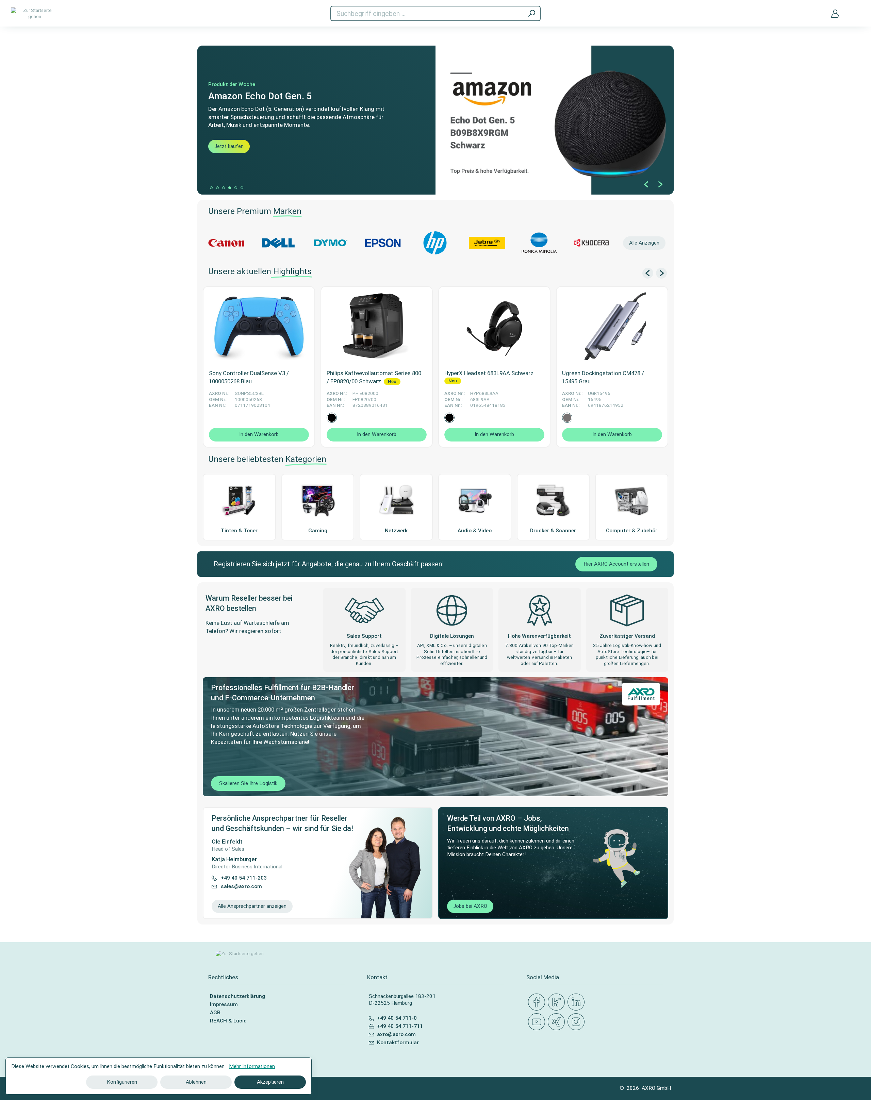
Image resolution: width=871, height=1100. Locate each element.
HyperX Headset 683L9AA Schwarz (488, 373)
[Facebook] (538, 1002)
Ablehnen (196, 1082)
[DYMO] (330, 243)
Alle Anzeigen (644, 243)
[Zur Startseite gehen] (35, 13)
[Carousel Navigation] (653, 184)
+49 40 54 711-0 (397, 1018)
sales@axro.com (241, 886)
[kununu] (558, 1002)
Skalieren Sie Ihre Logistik (248, 783)
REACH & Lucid (228, 1021)
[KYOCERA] (591, 243)
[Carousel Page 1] (211, 187)
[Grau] (567, 418)
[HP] (435, 243)
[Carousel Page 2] (217, 187)
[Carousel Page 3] (223, 187)
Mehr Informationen (252, 1066)
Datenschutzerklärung (237, 996)
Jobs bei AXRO (470, 906)
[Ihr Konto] (835, 13)
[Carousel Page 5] (235, 187)
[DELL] (278, 243)
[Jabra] (487, 243)
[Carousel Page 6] (242, 187)
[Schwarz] (332, 418)
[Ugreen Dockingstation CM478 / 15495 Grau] (612, 326)
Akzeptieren (270, 1082)
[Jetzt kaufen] (435, 120)
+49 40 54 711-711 (400, 1026)
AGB (215, 1013)
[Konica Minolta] (539, 243)
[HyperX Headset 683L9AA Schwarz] (494, 326)
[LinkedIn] (577, 1002)
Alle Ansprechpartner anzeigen (252, 906)
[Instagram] (577, 1022)
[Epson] (382, 243)
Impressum (224, 1004)
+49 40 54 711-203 (244, 878)
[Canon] (226, 243)
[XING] (558, 1022)
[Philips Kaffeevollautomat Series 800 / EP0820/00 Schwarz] (377, 326)
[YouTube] (538, 1022)
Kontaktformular (398, 1042)
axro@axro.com (396, 1034)
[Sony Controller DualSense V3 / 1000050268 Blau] (259, 326)
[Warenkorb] (855, 9)
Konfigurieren (122, 1082)
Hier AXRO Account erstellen (616, 564)
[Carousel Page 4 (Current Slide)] (229, 187)
